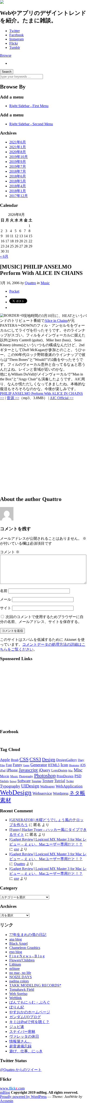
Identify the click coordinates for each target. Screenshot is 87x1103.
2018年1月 (17, 191)
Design (48, 759)
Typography (10, 786)
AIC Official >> (62, 398)
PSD (77, 776)
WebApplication (69, 786)
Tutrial (59, 781)
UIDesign (30, 785)
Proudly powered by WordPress (23, 1097)
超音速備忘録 (20, 1046)
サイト (5, 608)
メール (5, 599)
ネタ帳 (77, 793)
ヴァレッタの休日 (24, 1036)
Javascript (28, 769)
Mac (70, 770)
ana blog (15, 939)
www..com (12, 1088)
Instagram (16, 39)
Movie (4, 776)
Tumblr (14, 47)
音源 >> (13, 398)
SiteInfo (4, 781)
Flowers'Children (22, 960)
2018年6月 (17, 176)
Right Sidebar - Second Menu (31, 124)
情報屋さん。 (20, 1041)
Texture (47, 781)
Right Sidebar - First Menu (28, 106)
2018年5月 (17, 181)
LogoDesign (59, 770)
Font (9, 765)
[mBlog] (2, 2)
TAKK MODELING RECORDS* (35, 985)
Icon (64, 764)
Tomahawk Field (21, 989)
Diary (81, 760)
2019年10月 (18, 157)
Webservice (42, 793)
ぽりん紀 (16, 1007)
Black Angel (18, 943)
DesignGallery (66, 760)
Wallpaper (47, 786)
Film (2, 765)
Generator (38, 764)
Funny (17, 765)
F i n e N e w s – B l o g (27, 956)
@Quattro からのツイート (21, 1070)
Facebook (16, 35)
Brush (15, 760)
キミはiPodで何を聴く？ (29, 1022)
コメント (9, 552)
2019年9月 (17, 162)
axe (16, 849)
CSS (24, 759)
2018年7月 (17, 171)
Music (45, 283)
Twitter (14, 31)
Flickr (13, 43)
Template (36, 781)
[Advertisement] (43, 447)
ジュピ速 (16, 1027)
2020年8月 (17, 152)
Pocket (14, 291)
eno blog (15, 952)
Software (24, 781)
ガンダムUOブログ (25, 1017)
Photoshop (45, 775)
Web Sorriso (18, 994)
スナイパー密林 (22, 1032)
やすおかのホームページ (29, 1012)
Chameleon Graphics (24, 948)
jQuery (44, 770)
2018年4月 (17, 186)
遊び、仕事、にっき (26, 1051)
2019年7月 (17, 166)
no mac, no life (20, 973)
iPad (3, 770)
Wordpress (60, 793)
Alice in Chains (56, 321)
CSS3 (35, 759)
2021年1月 (17, 147)
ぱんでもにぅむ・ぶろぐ (29, 1002)
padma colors (19, 981)
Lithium (15, 964)
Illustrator (74, 765)
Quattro (30, 283)
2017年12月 (18, 196)
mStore (14, 969)
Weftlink (15, 998)
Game (26, 765)
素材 (5, 800)
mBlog (5, 1092)
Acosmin (6, 1101)
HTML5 (54, 765)
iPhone (12, 770)
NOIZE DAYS (20, 977)
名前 (3, 591)
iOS (83, 765)
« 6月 (4, 256)
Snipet (13, 781)
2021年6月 (17, 142)
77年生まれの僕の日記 (27, 935)
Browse (5, 55)
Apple (5, 759)
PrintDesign (65, 776)
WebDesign (16, 792)
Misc (78, 769)
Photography (26, 776)
